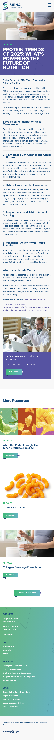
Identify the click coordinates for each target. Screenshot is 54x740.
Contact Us (8, 635)
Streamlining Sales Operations (16, 692)
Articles (7, 44)
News (5, 654)
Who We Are (8, 646)
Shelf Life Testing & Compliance (17, 673)
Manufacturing (9, 680)
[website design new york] (11, 732)
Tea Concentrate (10, 707)
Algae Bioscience (10, 696)
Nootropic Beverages (12, 699)
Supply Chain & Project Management (19, 677)
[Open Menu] (49, 5)
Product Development (12, 669)
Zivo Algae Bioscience (35, 299)
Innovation (7, 650)
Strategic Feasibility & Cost (15, 666)
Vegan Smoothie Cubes (13, 703)
